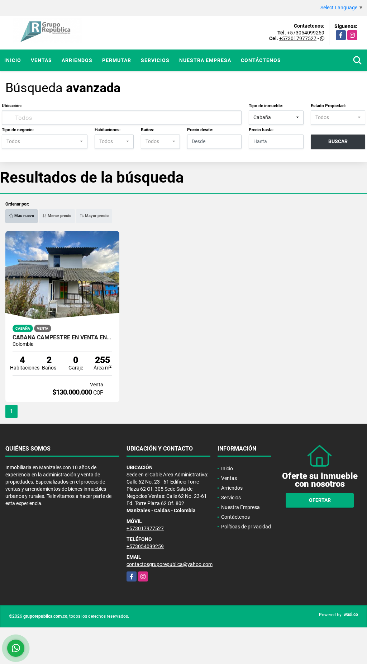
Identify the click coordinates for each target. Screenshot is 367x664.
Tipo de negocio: (18, 129)
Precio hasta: (261, 129)
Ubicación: (12, 105)
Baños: (147, 129)
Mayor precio (96, 215)
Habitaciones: (107, 129)
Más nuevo (23, 215)
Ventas (41, 60)
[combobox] (276, 117)
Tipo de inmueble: (266, 105)
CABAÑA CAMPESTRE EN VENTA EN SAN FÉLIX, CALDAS (62, 337)
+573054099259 (305, 33)
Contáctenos (261, 60)
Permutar (116, 60)
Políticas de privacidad (246, 526)
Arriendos (77, 60)
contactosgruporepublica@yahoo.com (170, 564)
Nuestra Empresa (205, 60)
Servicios (155, 60)
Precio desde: (200, 129)
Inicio (12, 60)
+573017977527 (297, 38)
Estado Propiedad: (328, 105)
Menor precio (59, 215)
